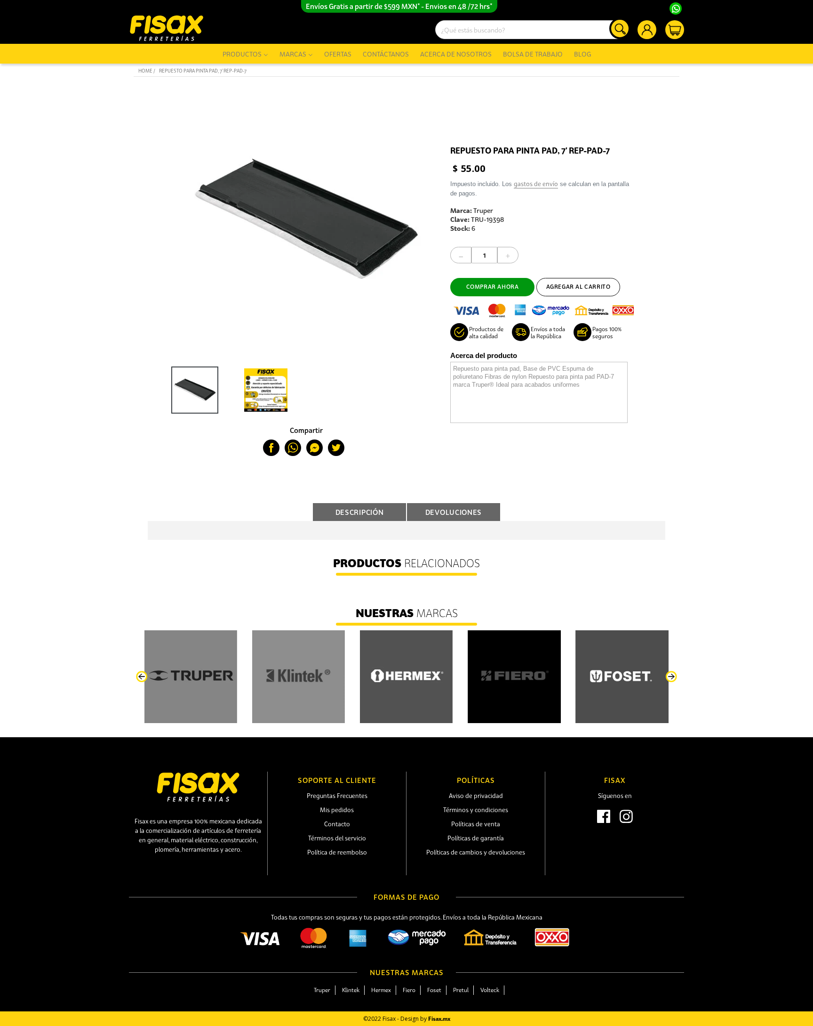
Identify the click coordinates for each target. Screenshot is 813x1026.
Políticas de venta (475, 824)
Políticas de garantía (475, 838)
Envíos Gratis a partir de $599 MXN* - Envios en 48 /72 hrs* (399, 6)
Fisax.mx (439, 1018)
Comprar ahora (492, 286)
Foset (434, 989)
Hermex (381, 989)
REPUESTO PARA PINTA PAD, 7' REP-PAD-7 (203, 70)
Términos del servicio (337, 838)
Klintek (350, 989)
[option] (192, 390)
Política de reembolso (337, 852)
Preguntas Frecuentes (337, 795)
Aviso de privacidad (476, 795)
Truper (322, 989)
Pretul (461, 989)
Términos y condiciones (475, 810)
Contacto (337, 824)
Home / (146, 70)
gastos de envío (536, 183)
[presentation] (141, 677)
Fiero (409, 989)
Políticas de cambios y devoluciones (475, 852)
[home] (166, 28)
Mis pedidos (337, 810)
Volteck (489, 989)
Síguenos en (615, 795)
